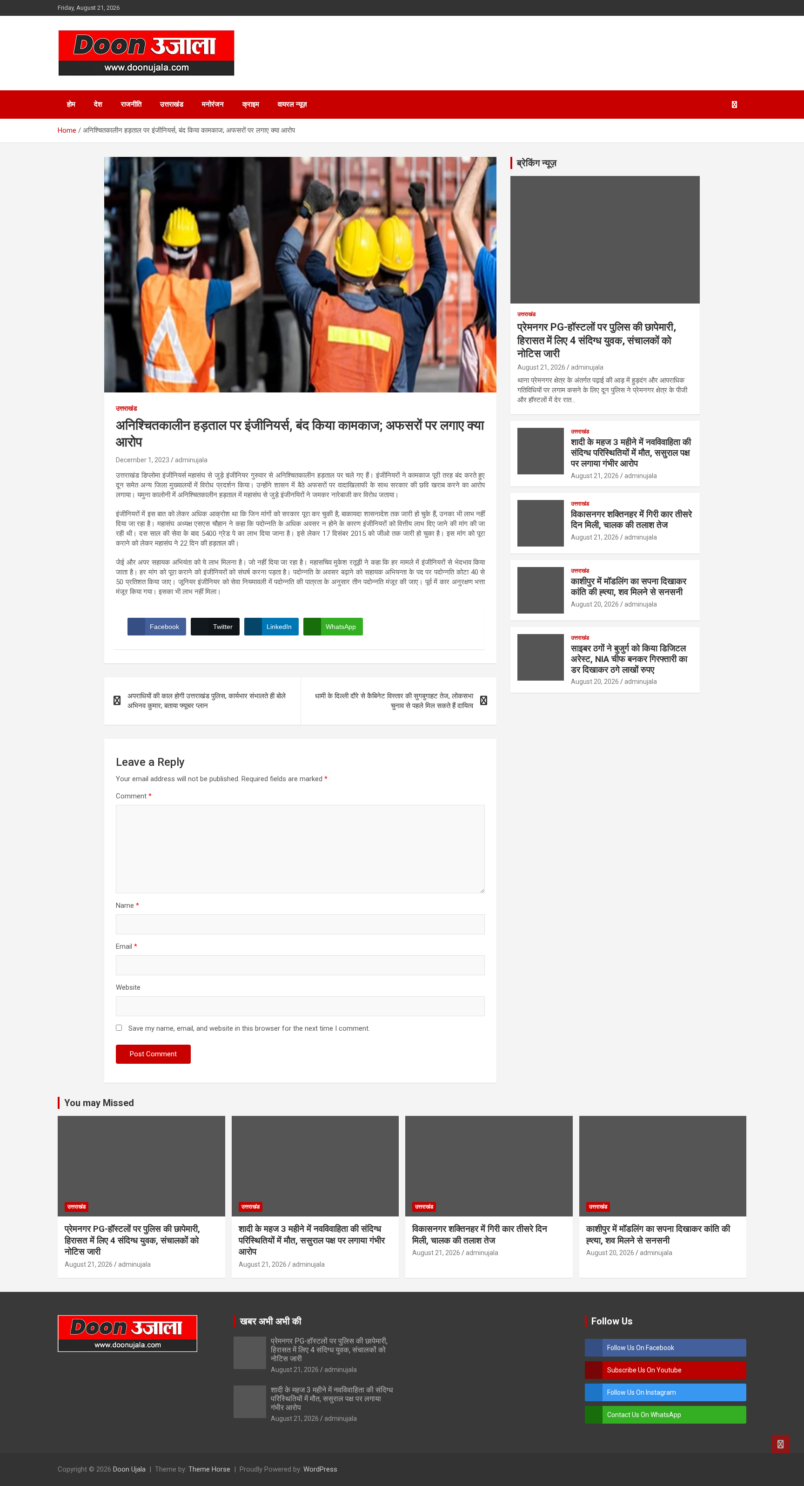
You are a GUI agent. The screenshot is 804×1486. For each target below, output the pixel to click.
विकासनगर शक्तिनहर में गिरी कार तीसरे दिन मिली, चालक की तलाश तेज (631, 519)
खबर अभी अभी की (271, 1321)
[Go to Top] (780, 1444)
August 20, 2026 (595, 604)
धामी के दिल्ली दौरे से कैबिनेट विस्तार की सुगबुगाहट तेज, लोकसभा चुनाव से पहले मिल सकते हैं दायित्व (394, 701)
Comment (134, 796)
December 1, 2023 (142, 460)
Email (126, 946)
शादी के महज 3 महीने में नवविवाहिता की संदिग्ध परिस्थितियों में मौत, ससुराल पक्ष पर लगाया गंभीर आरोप (631, 453)
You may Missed (99, 1102)
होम (71, 104)
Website (128, 987)
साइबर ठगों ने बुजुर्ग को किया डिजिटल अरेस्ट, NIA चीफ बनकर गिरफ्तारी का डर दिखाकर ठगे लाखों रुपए (629, 659)
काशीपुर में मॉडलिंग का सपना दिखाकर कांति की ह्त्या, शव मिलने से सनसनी (628, 586)
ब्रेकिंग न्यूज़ (536, 163)
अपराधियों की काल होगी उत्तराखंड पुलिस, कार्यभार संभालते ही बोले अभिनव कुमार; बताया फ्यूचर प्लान (206, 701)
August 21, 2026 (541, 367)
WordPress (320, 1469)
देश (98, 104)
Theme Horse (209, 1469)
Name (127, 905)
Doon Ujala (129, 1469)
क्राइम (250, 104)
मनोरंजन (213, 104)
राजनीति (131, 104)
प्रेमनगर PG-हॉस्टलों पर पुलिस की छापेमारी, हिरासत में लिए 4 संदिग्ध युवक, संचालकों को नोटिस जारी (596, 340)
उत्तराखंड (171, 104)
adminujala (191, 460)
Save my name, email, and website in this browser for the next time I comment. (249, 1028)
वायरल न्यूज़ (292, 104)
